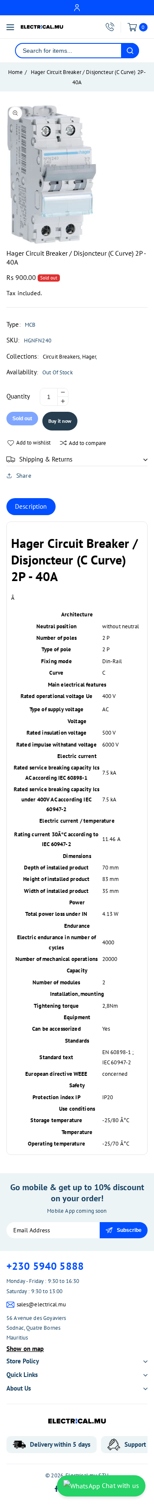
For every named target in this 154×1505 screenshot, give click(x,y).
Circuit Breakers (61, 356)
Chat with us (119, 1485)
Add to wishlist (33, 442)
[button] (77, 459)
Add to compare (87, 443)
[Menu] (10, 27)
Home (15, 72)
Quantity (18, 396)
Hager (89, 356)
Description (31, 506)
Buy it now (59, 421)
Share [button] (23, 475)
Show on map (25, 1349)
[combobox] (68, 50)
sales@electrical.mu (41, 1304)
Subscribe (129, 1230)
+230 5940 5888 (45, 1266)
